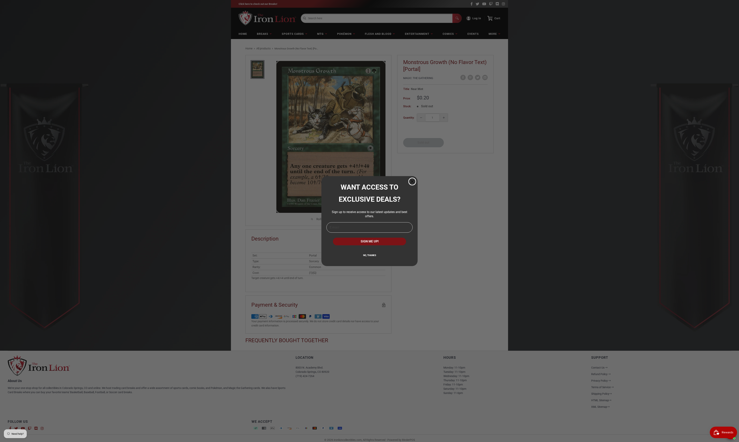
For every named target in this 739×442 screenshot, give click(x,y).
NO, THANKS (369, 255)
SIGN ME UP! (370, 241)
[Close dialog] (412, 181)
